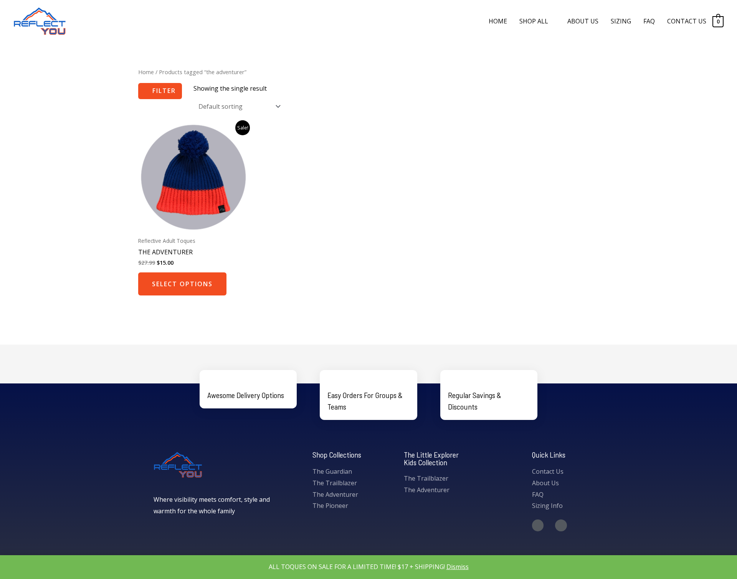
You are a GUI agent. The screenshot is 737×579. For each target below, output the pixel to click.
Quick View (192, 225)
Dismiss (457, 566)
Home (146, 72)
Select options (182, 284)
